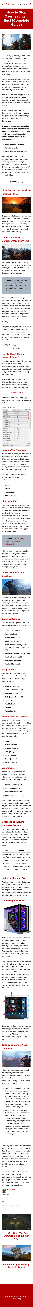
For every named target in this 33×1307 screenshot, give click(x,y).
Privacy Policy (16, 1299)
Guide (4, 1207)
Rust (7, 1194)
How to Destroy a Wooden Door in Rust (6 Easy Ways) (15, 541)
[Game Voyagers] (16, 4)
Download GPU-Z (16, 392)
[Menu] (3, 4)
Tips (18, 1207)
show (20, 182)
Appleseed (12, 1189)
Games (4, 1194)
